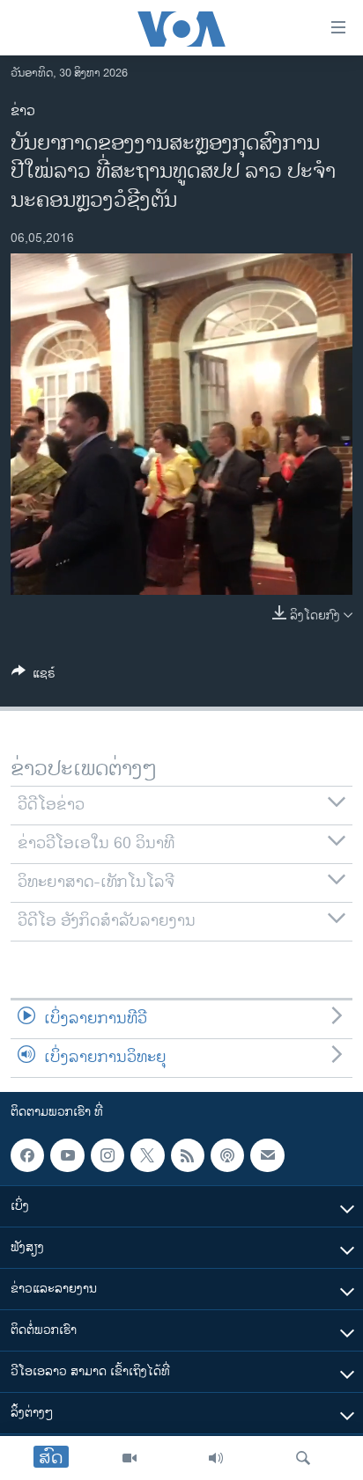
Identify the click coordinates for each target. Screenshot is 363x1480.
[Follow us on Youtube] (67, 1155)
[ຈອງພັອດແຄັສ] (267, 1155)
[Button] (33, 676)
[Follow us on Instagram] (107, 1155)
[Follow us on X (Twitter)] (147, 1155)
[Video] (129, 1458)
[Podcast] (227, 1155)
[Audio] (215, 1458)
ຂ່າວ (23, 111)
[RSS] (187, 1155)
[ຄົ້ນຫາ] (303, 1458)
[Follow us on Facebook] (27, 1155)
